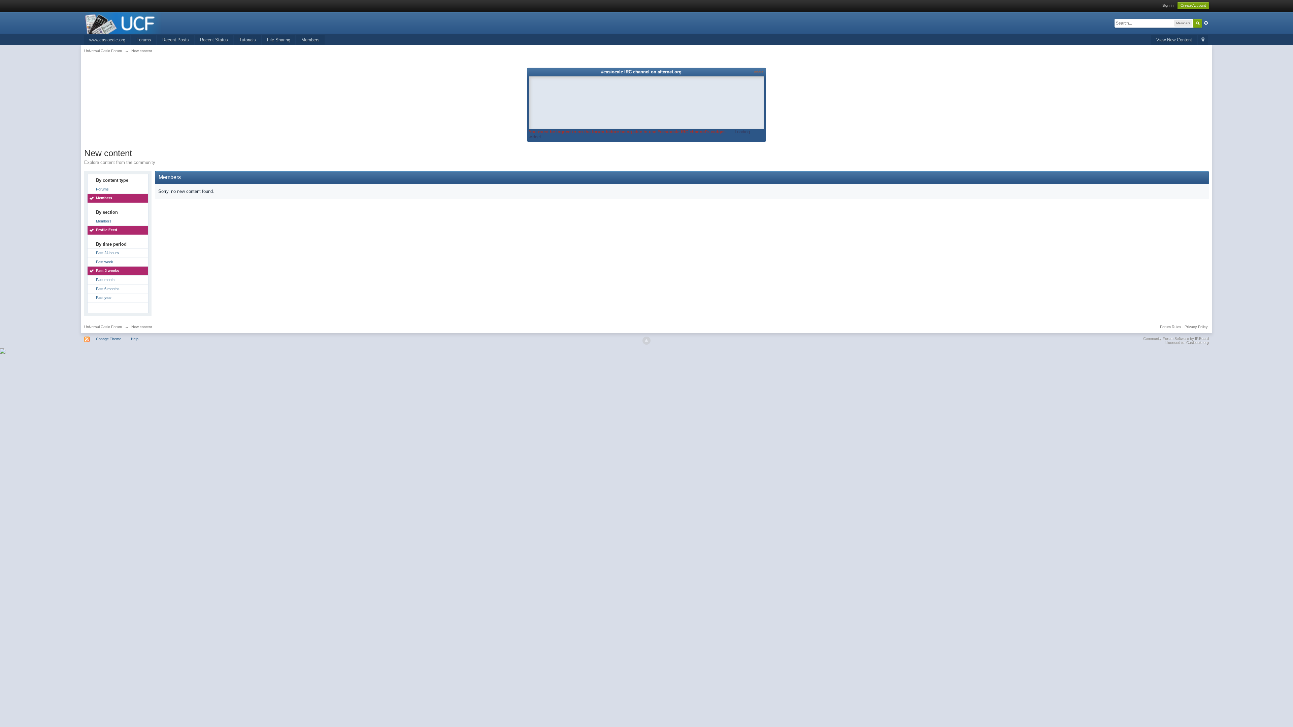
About (758, 72)
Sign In (1167, 5)
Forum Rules (1170, 327)
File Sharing (278, 39)
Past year (104, 298)
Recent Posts (175, 39)
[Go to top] (646, 341)
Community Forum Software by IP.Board (1176, 339)
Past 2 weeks (107, 271)
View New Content (1174, 39)
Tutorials (247, 39)
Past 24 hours (107, 253)
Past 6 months (108, 289)
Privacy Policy (1196, 327)
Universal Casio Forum (103, 327)
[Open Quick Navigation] (1203, 40)
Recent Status (214, 39)
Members (310, 39)
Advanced (1206, 23)
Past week (104, 262)
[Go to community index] (123, 22)
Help (134, 339)
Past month (105, 280)
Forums (143, 39)
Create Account (1193, 5)
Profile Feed (106, 230)
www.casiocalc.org (107, 39)
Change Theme (108, 339)
